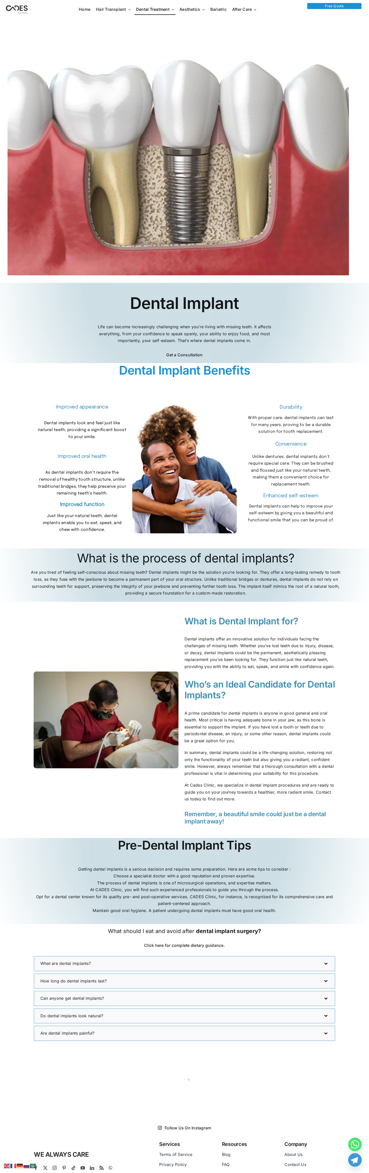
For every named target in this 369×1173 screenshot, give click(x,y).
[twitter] (45, 1168)
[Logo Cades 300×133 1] (17, 6)
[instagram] (54, 1168)
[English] (7, 1165)
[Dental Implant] (178, 147)
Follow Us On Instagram (188, 1127)
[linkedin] (92, 1168)
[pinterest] (64, 1168)
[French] (13, 1165)
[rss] (101, 1168)
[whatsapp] (110, 1168)
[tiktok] (73, 1168)
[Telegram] (355, 1160)
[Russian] (26, 1165)
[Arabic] (33, 1165)
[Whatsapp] (355, 1144)
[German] (20, 1165)
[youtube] (83, 1168)
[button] (184, 963)
